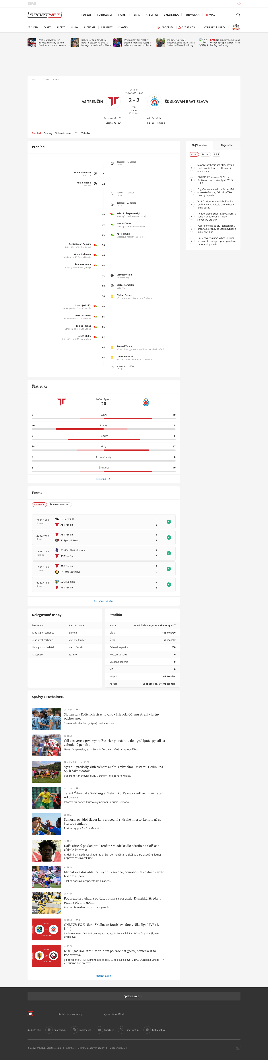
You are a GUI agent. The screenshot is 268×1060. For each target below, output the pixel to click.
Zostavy (48, 133)
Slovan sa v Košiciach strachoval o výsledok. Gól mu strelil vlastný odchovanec (112, 716)
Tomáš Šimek (124, 223)
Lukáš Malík (84, 336)
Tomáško (160, 122)
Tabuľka (85, 133)
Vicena (109, 122)
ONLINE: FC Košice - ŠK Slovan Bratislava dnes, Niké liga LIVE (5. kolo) (111, 927)
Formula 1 (192, 15)
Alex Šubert (85, 247)
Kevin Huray (85, 318)
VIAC (212, 15)
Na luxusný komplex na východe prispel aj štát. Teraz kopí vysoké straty (225, 43)
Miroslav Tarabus (77, 640)
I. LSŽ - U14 (44, 80)
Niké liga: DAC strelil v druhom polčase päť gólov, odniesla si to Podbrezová (110, 953)
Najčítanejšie (199, 145)
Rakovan (108, 118)
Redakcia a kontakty (70, 1014)
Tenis (136, 15)
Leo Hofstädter (125, 356)
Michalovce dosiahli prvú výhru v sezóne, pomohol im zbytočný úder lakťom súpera (114, 874)
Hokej (122, 15)
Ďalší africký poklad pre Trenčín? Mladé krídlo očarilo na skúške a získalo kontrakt (111, 848)
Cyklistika (171, 15)
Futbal (86, 15)
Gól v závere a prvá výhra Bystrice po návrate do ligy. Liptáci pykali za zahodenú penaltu (114, 743)
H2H (75, 133)
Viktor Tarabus (83, 315)
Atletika (152, 15)
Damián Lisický (139, 216)
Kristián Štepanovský (128, 213)
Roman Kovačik (76, 625)
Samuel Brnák (84, 257)
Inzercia (69, 1047)
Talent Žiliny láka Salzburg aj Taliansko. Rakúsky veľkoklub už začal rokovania (113, 795)
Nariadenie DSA (117, 1047)
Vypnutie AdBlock (114, 1014)
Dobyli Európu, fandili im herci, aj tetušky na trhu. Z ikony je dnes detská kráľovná (96, 43)
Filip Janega (85, 267)
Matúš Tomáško (125, 284)
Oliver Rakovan (82, 172)
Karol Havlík (123, 233)
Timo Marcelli (138, 226)
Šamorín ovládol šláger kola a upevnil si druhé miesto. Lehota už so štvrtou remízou (113, 821)
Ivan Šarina (86, 329)
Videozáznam (63, 133)
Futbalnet (104, 15)
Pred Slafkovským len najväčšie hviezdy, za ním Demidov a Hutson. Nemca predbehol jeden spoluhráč (52, 43)
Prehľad (36, 133)
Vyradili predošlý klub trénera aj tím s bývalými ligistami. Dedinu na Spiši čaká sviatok (113, 769)
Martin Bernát (76, 647)
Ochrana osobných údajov (91, 1047)
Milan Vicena (84, 182)
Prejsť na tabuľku (103, 601)
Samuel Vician (124, 274)
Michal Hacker (138, 237)
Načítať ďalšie (104, 975)
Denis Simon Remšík (80, 244)
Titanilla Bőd (70, 762)
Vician (159, 118)
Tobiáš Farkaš (83, 325)
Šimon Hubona (83, 264)
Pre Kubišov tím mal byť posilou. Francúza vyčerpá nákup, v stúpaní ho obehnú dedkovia (138, 43)
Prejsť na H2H (104, 479)
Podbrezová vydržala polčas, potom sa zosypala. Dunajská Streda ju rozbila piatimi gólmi (112, 900)
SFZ (33, 80)
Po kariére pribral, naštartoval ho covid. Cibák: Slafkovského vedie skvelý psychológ (181, 43)
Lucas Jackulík (83, 305)
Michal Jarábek (84, 339)
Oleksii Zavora (124, 295)
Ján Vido (73, 632)
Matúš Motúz (85, 308)
